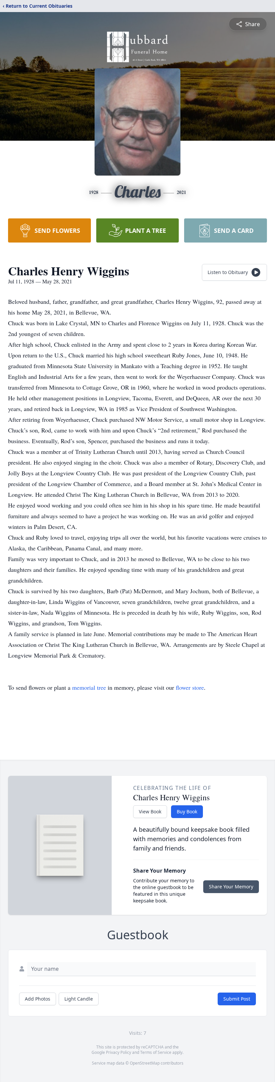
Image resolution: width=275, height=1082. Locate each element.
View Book (150, 811)
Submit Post (236, 999)
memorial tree (89, 687)
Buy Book (187, 811)
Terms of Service (155, 1052)
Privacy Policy (118, 1052)
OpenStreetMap (145, 1063)
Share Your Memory (231, 886)
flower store (190, 687)
